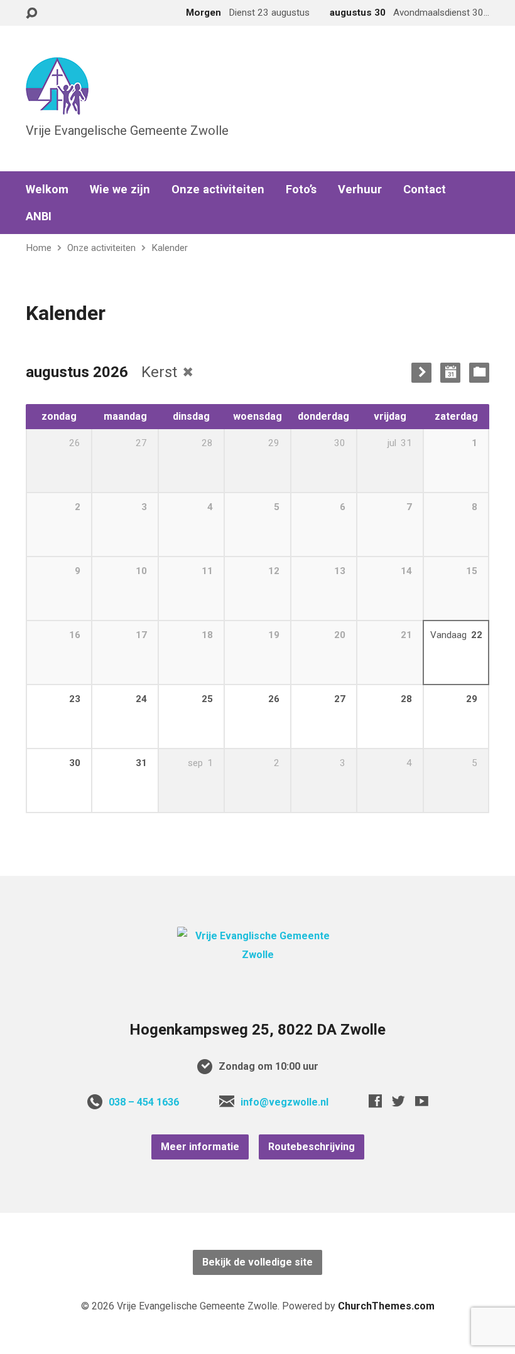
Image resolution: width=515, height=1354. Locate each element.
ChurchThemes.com (386, 1306)
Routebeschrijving (311, 1147)
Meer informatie (200, 1147)
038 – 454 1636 (144, 1102)
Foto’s (301, 189)
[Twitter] (398, 1100)
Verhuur (360, 189)
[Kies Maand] (450, 373)
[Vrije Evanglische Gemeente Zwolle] (258, 955)
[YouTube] (421, 1100)
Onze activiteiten (217, 189)
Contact (424, 189)
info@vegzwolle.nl (284, 1102)
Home (39, 247)
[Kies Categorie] (479, 373)
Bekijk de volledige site (257, 1262)
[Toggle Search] (31, 13)
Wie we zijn (120, 189)
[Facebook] (375, 1100)
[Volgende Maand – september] (421, 373)
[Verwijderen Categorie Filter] (187, 371)
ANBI (39, 216)
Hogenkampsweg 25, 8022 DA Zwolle (257, 1029)
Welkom (47, 189)
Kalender (169, 247)
